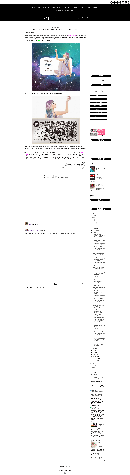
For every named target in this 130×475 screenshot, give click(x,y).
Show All (103, 460)
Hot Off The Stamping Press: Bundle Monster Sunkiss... (99, 297)
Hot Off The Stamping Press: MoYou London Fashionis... (99, 278)
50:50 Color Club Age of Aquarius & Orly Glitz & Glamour (100, 169)
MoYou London (50, 177)
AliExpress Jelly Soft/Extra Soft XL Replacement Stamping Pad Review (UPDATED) (97, 187)
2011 (92, 367)
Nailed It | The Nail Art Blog (97, 441)
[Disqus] (56, 201)
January (95, 361)
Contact (44, 7)
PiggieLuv (94, 422)
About (39, 7)
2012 (92, 365)
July (94, 348)
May (94, 352)
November (96, 226)
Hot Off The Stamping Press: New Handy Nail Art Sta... (99, 259)
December (96, 224)
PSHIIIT (93, 390)
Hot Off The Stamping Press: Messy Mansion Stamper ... (99, 311)
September (96, 230)
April (94, 354)
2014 (92, 222)
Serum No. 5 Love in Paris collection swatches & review (100, 425)
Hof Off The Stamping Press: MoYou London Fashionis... (99, 250)
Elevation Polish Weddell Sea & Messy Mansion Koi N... (99, 236)
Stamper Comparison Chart (91, 7)
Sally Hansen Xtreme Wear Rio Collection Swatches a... (98, 344)
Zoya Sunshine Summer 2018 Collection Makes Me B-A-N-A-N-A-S (97, 446)
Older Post (27, 284)
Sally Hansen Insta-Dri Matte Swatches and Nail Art (99, 240)
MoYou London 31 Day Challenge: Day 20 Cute (98, 254)
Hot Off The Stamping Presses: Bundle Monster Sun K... (99, 245)
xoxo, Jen (93, 407)
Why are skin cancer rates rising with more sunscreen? (97, 377)
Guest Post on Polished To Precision (99, 288)
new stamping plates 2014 (61, 177)
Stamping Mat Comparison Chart (62, 10)
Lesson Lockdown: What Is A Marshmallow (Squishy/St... (98, 283)
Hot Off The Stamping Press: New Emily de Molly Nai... (99, 273)
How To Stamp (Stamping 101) (54, 7)
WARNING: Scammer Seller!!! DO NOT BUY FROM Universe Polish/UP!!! (97, 178)
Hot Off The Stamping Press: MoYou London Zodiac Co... (99, 264)
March (95, 356)
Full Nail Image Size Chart (78, 7)
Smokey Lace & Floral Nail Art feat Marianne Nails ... (98, 306)
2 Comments (62, 176)
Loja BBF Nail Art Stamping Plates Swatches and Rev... (98, 316)
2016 (92, 218)
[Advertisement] (55, 271)
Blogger (68, 466)
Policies (72, 10)
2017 (92, 215)
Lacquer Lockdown (65, 17)
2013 (92, 363)
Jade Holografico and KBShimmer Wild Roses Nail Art (98, 269)
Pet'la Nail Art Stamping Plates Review (98, 292)
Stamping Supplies (67, 7)
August (95, 232)
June (94, 350)
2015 (92, 220)
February (95, 358)
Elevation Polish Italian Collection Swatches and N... (99, 325)
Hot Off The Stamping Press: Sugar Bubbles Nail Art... (99, 339)
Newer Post (84, 284)
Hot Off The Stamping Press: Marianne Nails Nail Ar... (99, 321)
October (95, 228)
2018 (92, 213)
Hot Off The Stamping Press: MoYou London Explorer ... (99, 330)
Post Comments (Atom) (38, 287)
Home (33, 7)
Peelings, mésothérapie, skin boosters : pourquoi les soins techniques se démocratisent (97, 393)
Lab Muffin (94, 375)
